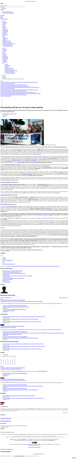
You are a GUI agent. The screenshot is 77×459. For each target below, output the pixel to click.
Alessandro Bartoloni (8, 279)
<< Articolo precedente (5, 297)
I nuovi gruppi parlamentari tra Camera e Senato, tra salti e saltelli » (45, 266)
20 (8, 362)
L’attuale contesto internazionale (7, 83)
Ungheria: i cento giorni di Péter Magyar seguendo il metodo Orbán (14, 86)
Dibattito (2, 378)
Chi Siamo (5, 49)
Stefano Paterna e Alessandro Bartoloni (12, 272)
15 (12, 360)
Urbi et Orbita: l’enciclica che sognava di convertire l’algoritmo (13, 91)
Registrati (2, 15)
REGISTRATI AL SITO (9, 69)
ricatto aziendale (42, 158)
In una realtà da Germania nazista (7, 88)
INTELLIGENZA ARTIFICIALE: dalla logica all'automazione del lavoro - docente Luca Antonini (22, 348)
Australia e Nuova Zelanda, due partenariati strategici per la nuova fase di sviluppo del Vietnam (20, 93)
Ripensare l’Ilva (6, 280)
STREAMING (7, 65)
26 (5, 363)
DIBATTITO (5, 59)
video (1, 298)
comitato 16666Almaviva (8, 260)
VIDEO (6, 64)
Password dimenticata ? (10, 71)
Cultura (4, 55)
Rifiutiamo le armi (6, 374)
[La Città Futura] (4, 19)
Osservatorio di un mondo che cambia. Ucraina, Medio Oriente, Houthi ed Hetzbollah (20, 319)
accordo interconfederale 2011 (9, 264)
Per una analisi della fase (5, 96)
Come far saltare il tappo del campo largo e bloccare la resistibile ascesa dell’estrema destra (19, 87)
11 (3, 360)
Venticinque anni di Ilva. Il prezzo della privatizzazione (14, 273)
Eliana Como (6, 274)
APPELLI (6, 66)
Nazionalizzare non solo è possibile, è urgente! (12, 270)
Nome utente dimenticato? (8, 13)
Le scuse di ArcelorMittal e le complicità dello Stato (13, 278)
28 (10, 363)
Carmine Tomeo (7, 282)
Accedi (2, 9)
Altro (4, 63)
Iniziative (4, 60)
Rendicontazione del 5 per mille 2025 (8, 327)
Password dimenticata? (7, 11)
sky (3, 261)
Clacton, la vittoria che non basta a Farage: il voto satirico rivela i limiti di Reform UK (18, 92)
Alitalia (4, 257)
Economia (5, 54)
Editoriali (4, 50)
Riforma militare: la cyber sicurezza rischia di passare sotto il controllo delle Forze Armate (19, 89)
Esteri (4, 53)
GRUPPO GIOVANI (9, 68)
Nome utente (3, 5)
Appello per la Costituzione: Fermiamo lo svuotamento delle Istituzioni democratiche (20, 338)
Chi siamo (26, 1)
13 (8, 360)
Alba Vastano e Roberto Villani (10, 113)
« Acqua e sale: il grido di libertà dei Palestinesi (21, 266)
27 (8, 363)
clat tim (4, 259)
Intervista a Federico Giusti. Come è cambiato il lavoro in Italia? (16, 307)
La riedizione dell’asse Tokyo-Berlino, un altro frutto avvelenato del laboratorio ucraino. (19, 82)
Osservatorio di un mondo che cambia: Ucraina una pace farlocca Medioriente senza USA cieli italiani (21, 301)
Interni (4, 51)
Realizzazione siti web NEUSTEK (34, 447)
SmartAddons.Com (10, 449)
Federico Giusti (7, 277)
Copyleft (11, 439)
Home (4, 48)
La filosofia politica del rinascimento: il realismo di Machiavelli (13, 94)
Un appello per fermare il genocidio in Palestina (10, 369)
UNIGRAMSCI (5, 58)
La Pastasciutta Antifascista (8, 310)
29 (12, 363)
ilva (3, 262)
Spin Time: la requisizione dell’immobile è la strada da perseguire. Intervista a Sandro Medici (22, 321)
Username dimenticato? (10, 73)
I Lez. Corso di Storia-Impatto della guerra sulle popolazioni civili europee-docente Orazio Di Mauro (24, 346)
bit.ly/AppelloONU (20, 371)
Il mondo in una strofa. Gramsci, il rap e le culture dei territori (13, 84)
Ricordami (4, 8)
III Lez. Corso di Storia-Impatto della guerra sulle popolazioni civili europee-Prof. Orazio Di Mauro (23, 343)
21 (10, 362)
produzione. (38, 154)
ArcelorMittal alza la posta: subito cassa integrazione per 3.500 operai (17, 275)
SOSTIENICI (5, 61)
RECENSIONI (5, 56)
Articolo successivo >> (63, 297)
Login (1, 16)
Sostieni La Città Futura (32, 1)
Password (2, 7)
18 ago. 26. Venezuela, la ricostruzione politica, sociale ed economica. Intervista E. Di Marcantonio (23, 398)
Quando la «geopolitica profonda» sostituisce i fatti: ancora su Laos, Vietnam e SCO (20, 389)
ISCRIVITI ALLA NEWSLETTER (11, 70)
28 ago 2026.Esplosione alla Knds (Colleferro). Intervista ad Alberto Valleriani (19, 395)
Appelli (1, 366)
